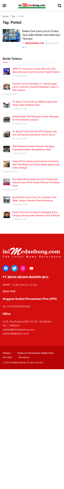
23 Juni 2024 (53, 43)
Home (6, 16)
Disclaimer (23, 357)
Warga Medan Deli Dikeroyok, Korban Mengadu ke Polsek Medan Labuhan (35, 118)
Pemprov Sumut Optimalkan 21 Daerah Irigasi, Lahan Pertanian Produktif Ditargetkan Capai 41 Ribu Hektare (35, 86)
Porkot (21, 16)
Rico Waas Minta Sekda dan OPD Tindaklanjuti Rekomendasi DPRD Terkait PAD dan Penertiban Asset (36, 182)
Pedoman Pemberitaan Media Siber (35, 353)
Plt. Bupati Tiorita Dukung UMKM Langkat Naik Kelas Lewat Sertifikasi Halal (34, 103)
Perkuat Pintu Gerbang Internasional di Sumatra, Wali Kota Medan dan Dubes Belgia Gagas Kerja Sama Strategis (36, 164)
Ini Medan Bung (18, 362)
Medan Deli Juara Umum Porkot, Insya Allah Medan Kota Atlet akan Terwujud (41, 34)
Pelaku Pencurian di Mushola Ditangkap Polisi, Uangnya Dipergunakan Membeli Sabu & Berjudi (36, 214)
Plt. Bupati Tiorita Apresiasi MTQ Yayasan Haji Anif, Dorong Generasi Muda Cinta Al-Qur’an (34, 133)
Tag (13, 16)
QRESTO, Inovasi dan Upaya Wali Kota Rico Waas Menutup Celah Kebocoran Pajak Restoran (36, 70)
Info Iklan (7, 357)
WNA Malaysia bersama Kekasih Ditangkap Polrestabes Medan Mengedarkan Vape (33, 148)
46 (25, 47)
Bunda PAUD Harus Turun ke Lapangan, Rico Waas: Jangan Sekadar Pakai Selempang (34, 199)
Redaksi (7, 353)
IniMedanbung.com (34, 43)
